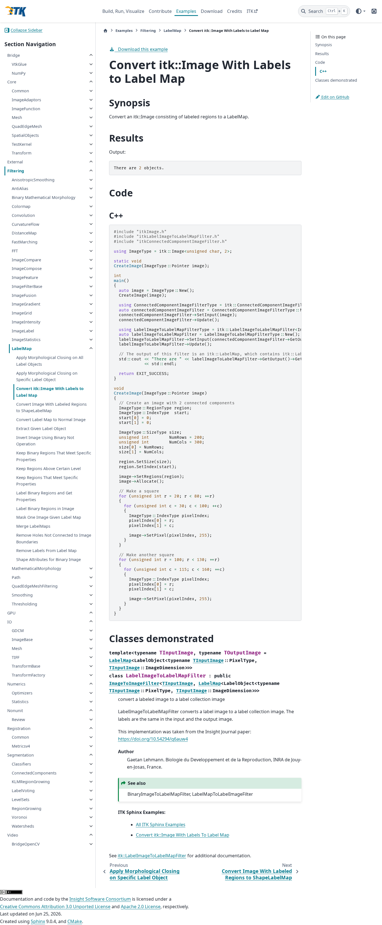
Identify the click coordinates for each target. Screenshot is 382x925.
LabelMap (22, 348)
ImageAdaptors (26, 99)
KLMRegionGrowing (31, 781)
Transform (21, 153)
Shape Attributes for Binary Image (48, 559)
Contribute (160, 11)
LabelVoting (23, 790)
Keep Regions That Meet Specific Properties (47, 481)
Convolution (23, 215)
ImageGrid (22, 313)
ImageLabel (23, 331)
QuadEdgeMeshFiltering (35, 586)
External (15, 162)
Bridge (13, 55)
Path (16, 577)
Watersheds (23, 826)
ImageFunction (26, 108)
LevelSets (20, 799)
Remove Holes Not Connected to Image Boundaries (53, 538)
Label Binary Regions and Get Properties (44, 496)
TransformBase (26, 666)
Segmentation (20, 755)
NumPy (18, 73)
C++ (323, 71)
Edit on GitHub (334, 97)
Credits (234, 11)
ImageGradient (26, 304)
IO (9, 621)
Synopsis (323, 44)
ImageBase (22, 639)
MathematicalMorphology (36, 568)
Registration (18, 728)
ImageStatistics (26, 339)
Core (11, 81)
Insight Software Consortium (100, 899)
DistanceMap (24, 233)
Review (18, 719)
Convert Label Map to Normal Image (51, 419)
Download (212, 11)
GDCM (18, 630)
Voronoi (19, 817)
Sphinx (38, 921)
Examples (186, 11)
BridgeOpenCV (26, 844)
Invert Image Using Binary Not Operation (45, 441)
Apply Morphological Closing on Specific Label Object (46, 376)
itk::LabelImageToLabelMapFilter (152, 856)
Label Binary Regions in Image (45, 508)
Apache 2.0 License (141, 906)
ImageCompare (26, 259)
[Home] (105, 31)
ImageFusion (24, 295)
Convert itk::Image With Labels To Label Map (182, 835)
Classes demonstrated (336, 80)
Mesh (17, 117)
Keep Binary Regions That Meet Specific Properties (53, 456)
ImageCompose (27, 268)
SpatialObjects (25, 135)
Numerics (16, 684)
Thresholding (24, 604)
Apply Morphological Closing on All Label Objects (49, 361)
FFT (15, 250)
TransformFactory (28, 675)
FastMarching (24, 242)
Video (12, 835)
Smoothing (22, 595)
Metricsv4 (21, 746)
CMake (74, 921)
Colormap (21, 206)
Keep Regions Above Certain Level (48, 468)
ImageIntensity (26, 322)
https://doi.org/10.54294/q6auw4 (153, 739)
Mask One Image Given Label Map (48, 517)
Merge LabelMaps (33, 526)
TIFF (15, 657)
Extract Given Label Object (41, 428)
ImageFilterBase (27, 286)
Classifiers (21, 764)
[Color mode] (360, 11)
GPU (11, 613)
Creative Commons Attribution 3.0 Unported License (55, 906)
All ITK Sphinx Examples (160, 824)
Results (322, 53)
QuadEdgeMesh (27, 126)
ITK (250, 11)
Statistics (20, 701)
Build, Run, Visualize (123, 11)
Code (320, 62)
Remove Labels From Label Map (46, 550)
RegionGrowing (26, 808)
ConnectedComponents (34, 772)
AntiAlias (20, 188)
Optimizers (22, 693)
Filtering (15, 170)
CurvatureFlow (25, 224)
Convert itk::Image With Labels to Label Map (50, 392)
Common (20, 90)
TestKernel (22, 144)
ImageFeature (25, 277)
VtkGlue (19, 64)
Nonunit (15, 710)
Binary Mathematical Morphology (43, 197)
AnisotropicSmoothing (33, 179)
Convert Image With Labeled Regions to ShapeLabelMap (51, 408)
